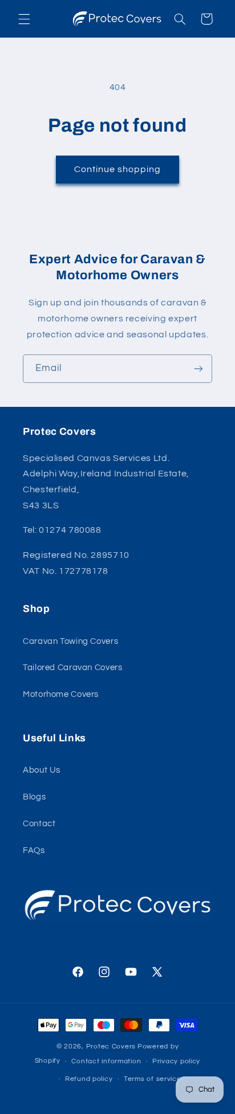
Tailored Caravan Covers (73, 667)
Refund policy (89, 1079)
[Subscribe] (198, 368)
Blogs (34, 797)
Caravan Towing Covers (70, 641)
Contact (39, 823)
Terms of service (152, 1079)
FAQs (34, 850)
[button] (24, 19)
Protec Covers (111, 1046)
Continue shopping (117, 169)
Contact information (106, 1061)
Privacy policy (176, 1061)
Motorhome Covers (61, 694)
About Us (41, 770)
